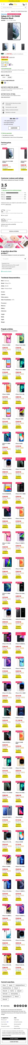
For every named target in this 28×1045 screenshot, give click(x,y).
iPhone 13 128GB (6, 345)
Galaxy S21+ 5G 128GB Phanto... (7, 162)
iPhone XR (5, 990)
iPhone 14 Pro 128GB (20, 693)
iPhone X (17, 996)
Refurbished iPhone (7, 988)
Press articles (4, 1024)
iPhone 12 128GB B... (20, 891)
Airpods (10, 985)
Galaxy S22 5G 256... (7, 940)
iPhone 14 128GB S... (7, 915)
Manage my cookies (5, 1026)
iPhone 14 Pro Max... (7, 469)
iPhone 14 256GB (6, 866)
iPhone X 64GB (19, 443)
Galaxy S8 (19, 990)
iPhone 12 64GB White (19, 743)
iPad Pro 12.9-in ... (20, 717)
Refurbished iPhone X (20, 985)
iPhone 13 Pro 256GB (7, 768)
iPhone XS (5, 999)
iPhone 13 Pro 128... (20, 394)
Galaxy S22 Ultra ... (6, 717)
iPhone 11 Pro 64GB (20, 469)
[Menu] (4, 4)
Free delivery (16, 1026)
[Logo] (13, 4)
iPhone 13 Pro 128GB (20, 369)
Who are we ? (4, 1019)
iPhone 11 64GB (6, 369)
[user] (26, 4)
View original (5, 215)
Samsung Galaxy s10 (7, 996)
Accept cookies (14, 1038)
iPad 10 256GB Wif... (7, 493)
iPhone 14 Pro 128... (7, 841)
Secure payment (17, 1024)
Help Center (16, 1019)
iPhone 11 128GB (6, 418)
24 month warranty (18, 1022)
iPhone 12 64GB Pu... (20, 915)
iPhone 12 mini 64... (20, 518)
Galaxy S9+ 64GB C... (7, 817)
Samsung (7, 11)
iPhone (4, 985)
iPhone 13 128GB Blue (6, 444)
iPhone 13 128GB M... (7, 518)
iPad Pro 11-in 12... (6, 568)
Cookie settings (14, 1041)
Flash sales (5, 993)
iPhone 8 (16, 988)
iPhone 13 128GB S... (20, 668)
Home (2, 11)
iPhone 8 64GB (19, 817)
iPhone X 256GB (19, 841)
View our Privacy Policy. (6, 1035)
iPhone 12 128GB (19, 568)
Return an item (17, 1028)
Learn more (14, 128)
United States (6, 1006)
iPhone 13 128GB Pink (6, 544)
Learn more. (8, 204)
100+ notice (13, 20)
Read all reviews (14, 231)
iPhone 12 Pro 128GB (20, 493)
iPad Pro (12, 990)
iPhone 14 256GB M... (20, 643)
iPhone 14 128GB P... (20, 543)
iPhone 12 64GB (6, 394)
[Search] (25, 7)
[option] (14, 31)
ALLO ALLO (4, 1022)
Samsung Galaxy (14, 993)
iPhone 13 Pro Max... (20, 792)
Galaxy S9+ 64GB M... (21, 619)
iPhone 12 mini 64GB (20, 345)
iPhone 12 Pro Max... (20, 593)
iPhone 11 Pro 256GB (7, 792)
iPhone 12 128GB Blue (6, 594)
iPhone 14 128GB (19, 418)
